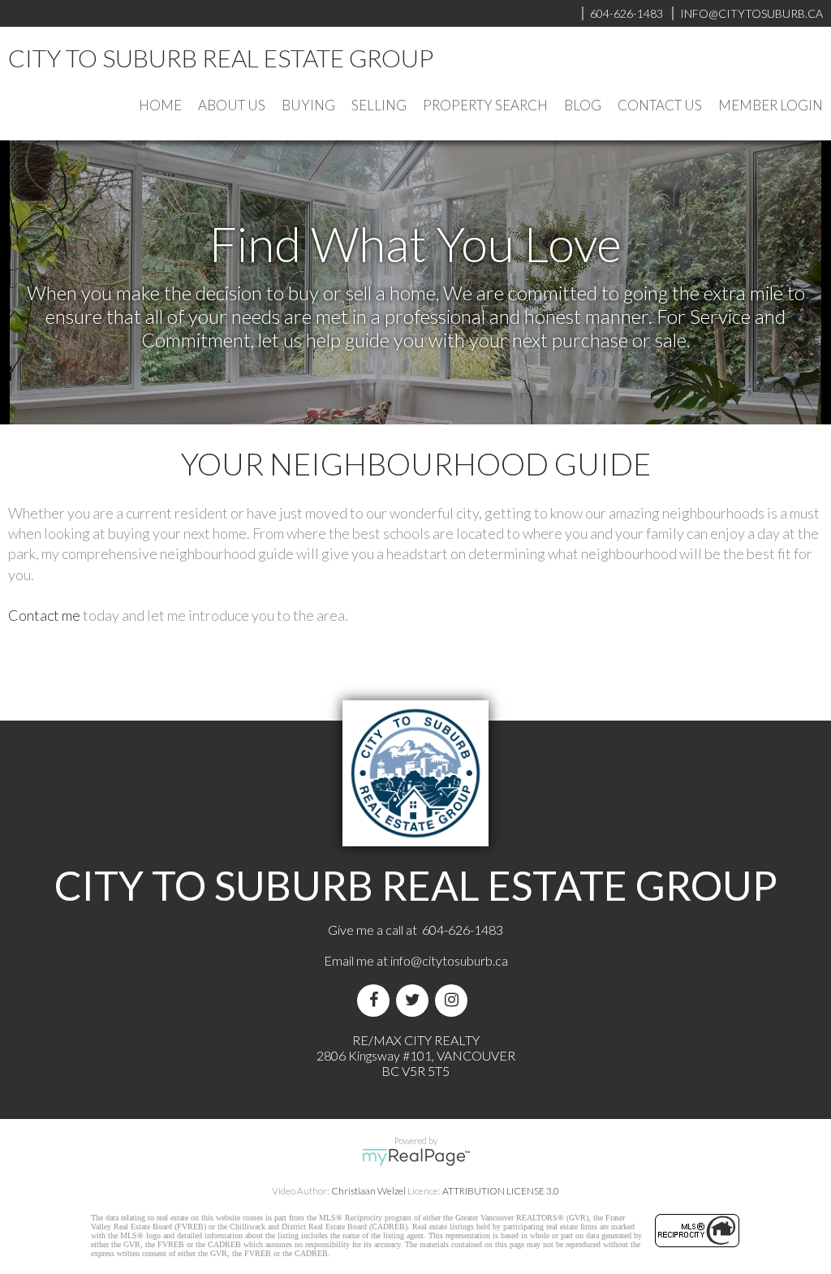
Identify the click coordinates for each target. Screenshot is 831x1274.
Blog (582, 105)
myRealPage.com (416, 1157)
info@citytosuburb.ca (449, 960)
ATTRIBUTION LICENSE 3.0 (500, 1191)
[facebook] (376, 1000)
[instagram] (454, 1000)
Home (160, 105)
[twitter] (415, 1000)
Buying (308, 105)
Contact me (44, 615)
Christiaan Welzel (368, 1191)
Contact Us (660, 105)
